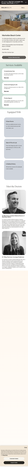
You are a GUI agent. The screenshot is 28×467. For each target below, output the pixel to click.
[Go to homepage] (6, 7)
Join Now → (16, 3)
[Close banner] (26, 2)
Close (25, 447)
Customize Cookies (14, 458)
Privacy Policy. (5, 455)
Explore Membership (14, 57)
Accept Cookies (14, 462)
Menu (22, 8)
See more (6, 78)
